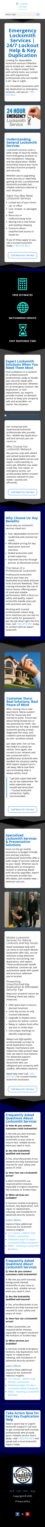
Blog (32, 1491)
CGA (18, 1491)
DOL (26, 1491)
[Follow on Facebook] (18, 1514)
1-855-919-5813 (22, 245)
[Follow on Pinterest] (28, 1514)
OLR (12, 1491)
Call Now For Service (22, 255)
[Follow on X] (22, 1514)
